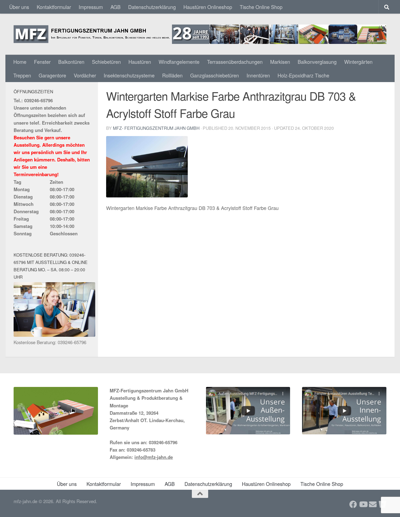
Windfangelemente (179, 61)
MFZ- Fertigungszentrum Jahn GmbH (156, 128)
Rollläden (172, 75)
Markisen (280, 61)
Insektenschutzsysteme (129, 75)
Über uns (19, 6)
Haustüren (139, 61)
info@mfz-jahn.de (153, 457)
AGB (115, 6)
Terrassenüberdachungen (235, 61)
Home (19, 61)
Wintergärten (358, 61)
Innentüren (258, 75)
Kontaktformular (54, 6)
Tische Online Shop (261, 6)
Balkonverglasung (317, 61)
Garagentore (52, 75)
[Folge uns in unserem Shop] (382, 504)
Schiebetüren (106, 61)
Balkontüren (71, 61)
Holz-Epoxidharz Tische (303, 75)
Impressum (91, 6)
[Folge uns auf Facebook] (353, 504)
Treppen (22, 75)
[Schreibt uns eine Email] (373, 504)
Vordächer (85, 75)
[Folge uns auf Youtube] (363, 504)
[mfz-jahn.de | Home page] (200, 34)
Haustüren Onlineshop (207, 6)
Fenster (42, 61)
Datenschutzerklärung (152, 6)
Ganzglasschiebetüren (214, 75)
